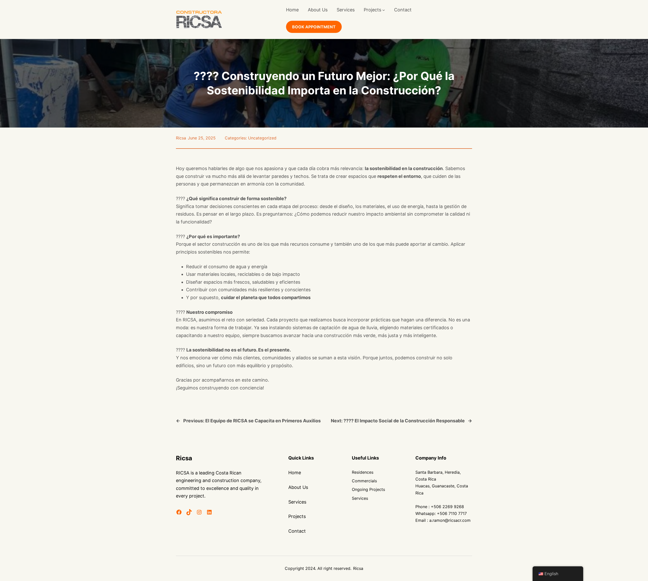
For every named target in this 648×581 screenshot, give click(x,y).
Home (292, 9)
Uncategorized (262, 137)
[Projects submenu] (383, 10)
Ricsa (181, 137)
